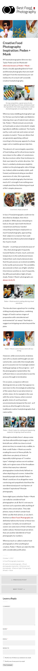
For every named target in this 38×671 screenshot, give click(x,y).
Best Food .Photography (21, 517)
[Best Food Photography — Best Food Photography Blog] (19, 9)
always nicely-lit (9, 280)
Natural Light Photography (22, 568)
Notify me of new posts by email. (15, 661)
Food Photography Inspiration (14, 561)
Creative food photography (13, 564)
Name (5, 629)
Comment (6, 606)
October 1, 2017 (8, 558)
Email (5, 639)
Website (6, 648)
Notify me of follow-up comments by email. (18, 657)
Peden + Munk (8, 570)
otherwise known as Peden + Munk (16, 66)
